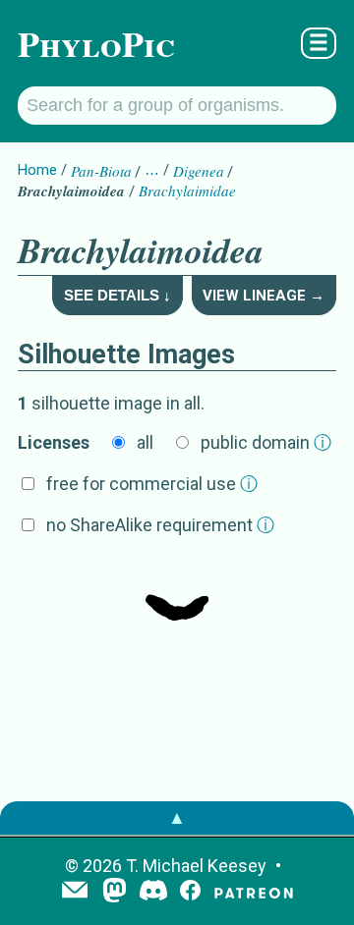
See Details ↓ (117, 295)
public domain (266, 442)
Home (37, 170)
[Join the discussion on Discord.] (153, 892)
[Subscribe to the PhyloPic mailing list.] (74, 891)
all (145, 442)
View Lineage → (263, 295)
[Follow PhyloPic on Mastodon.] (114, 892)
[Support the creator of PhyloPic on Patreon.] (253, 892)
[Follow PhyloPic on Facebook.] (190, 892)
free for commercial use (152, 483)
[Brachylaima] (177, 591)
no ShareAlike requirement (160, 525)
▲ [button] (177, 817)
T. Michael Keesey (196, 865)
